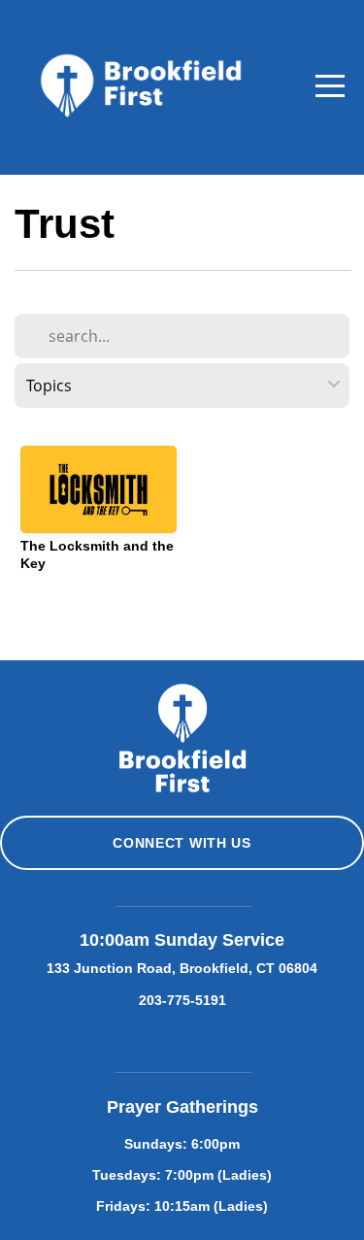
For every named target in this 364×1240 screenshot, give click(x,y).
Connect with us (182, 843)
